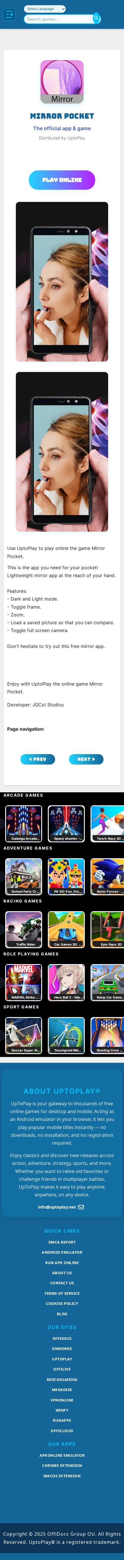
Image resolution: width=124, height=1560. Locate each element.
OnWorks (62, 1348)
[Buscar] (96, 17)
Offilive (62, 1369)
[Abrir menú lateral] (9, 14)
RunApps (62, 1420)
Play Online (62, 180)
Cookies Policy (62, 1303)
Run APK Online (62, 1262)
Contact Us (62, 1282)
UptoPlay (62, 1359)
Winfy (62, 1410)
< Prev (37, 759)
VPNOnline (62, 1400)
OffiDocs (62, 1338)
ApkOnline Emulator (62, 1455)
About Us (62, 1272)
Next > (86, 759)
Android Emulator (62, 1252)
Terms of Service (62, 1293)
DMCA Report (62, 1242)
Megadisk (62, 1389)
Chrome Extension (62, 1465)
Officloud (62, 1430)
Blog (62, 1313)
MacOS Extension (62, 1475)
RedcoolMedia (62, 1379)
